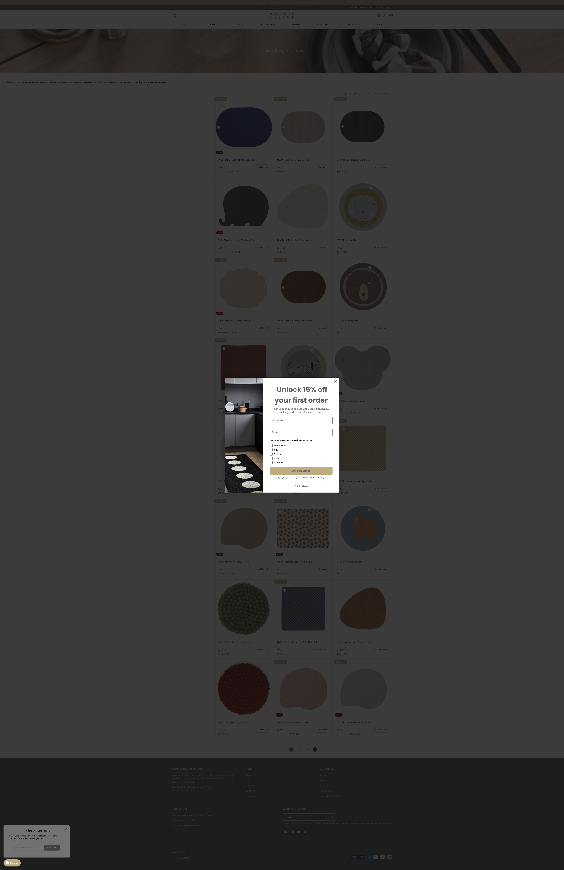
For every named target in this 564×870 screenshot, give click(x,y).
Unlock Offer (301, 471)
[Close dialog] (335, 381)
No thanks (301, 486)
